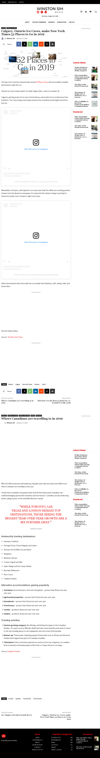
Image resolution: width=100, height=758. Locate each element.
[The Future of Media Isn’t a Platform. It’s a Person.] (94, 95)
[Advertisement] (36, 311)
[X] (24, 44)
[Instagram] (81, 11)
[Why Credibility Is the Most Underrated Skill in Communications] (94, 104)
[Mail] (90, 11)
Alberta (10, 384)
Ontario (37, 384)
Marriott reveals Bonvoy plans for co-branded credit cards (54, 402)
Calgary (17, 384)
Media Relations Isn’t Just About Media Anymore (81, 69)
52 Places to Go (42, 82)
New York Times (27, 384)
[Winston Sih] (2, 38)
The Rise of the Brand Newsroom (81, 85)
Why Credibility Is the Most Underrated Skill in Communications (82, 104)
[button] (96, 12)
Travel (43, 384)
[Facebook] (18, 44)
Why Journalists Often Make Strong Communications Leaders (82, 77)
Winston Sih (11, 38)
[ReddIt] (41, 44)
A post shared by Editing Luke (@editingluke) (36, 182)
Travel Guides (11, 28)
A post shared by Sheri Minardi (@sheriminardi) (36, 275)
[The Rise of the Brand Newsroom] (94, 87)
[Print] (52, 44)
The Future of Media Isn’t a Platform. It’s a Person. (80, 95)
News (3, 28)
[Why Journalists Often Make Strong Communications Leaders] (94, 78)
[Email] (46, 44)
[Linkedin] (86, 11)
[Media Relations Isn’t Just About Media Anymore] (94, 70)
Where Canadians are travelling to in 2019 (17, 402)
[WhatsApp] (30, 44)
